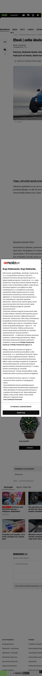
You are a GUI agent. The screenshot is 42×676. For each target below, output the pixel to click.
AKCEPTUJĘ (21, 413)
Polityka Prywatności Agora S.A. (21, 345)
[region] (21, 338)
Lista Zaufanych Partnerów (12, 399)
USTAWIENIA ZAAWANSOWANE (20, 407)
